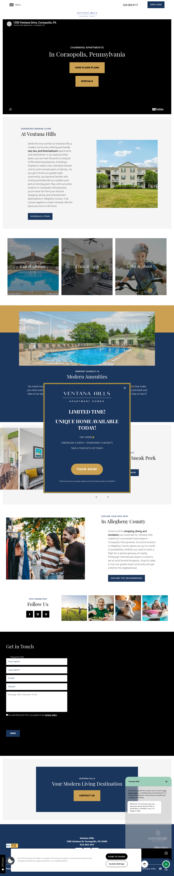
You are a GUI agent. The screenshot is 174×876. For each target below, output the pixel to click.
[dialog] (87, 438)
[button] (10, 860)
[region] (76, 860)
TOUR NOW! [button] (87, 469)
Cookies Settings (116, 864)
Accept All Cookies (116, 856)
